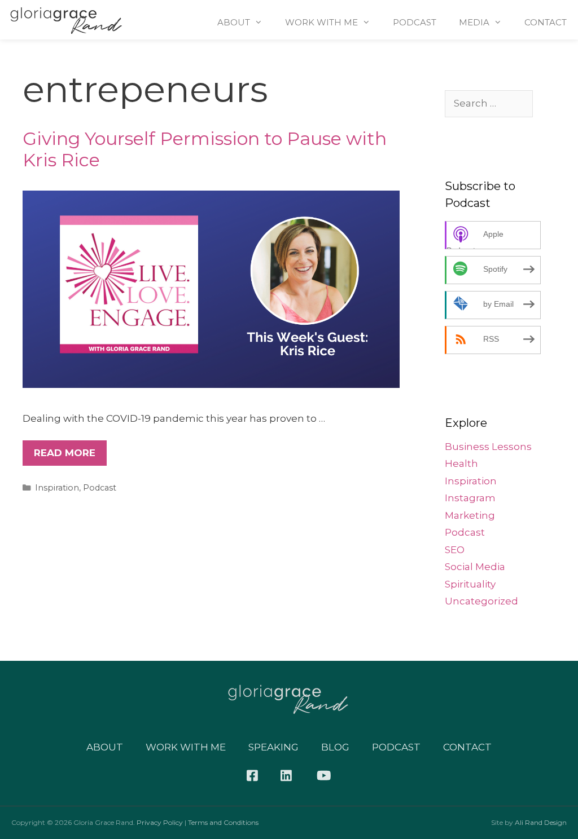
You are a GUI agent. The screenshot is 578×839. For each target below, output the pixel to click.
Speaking (273, 747)
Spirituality (470, 584)
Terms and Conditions (223, 822)
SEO (455, 549)
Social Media (475, 566)
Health (461, 463)
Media (474, 22)
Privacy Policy (160, 822)
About (233, 22)
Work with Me (186, 747)
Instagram (470, 498)
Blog (335, 747)
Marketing (470, 515)
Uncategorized (481, 601)
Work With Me (321, 22)
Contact (545, 22)
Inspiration (57, 488)
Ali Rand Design (541, 822)
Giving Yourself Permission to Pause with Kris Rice (205, 149)
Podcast (414, 22)
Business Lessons (488, 446)
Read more (64, 452)
